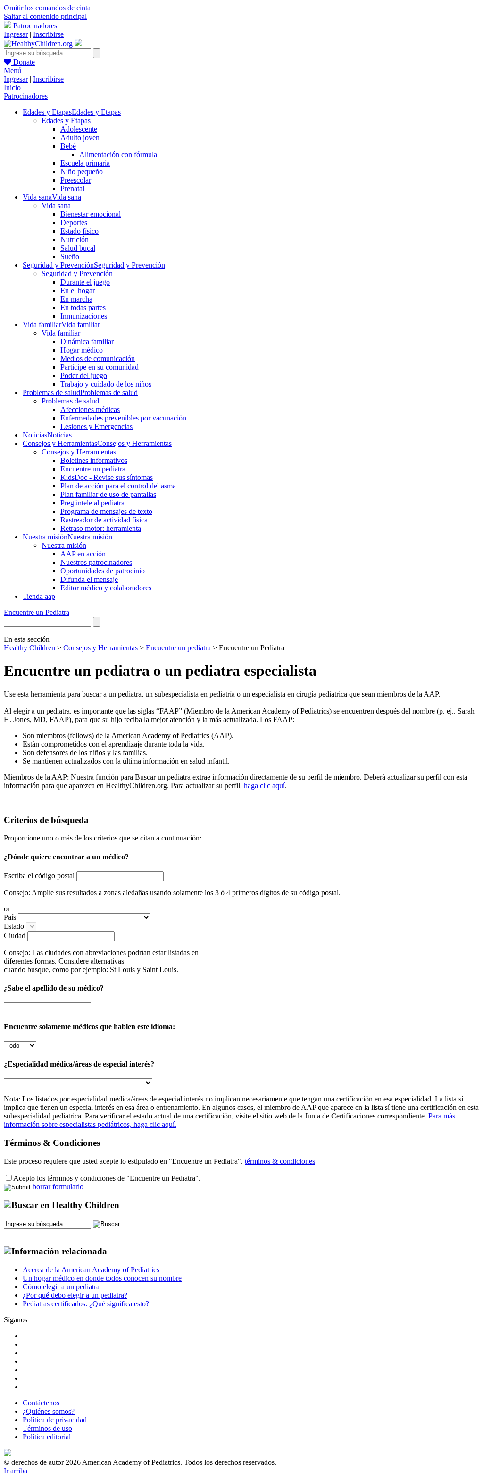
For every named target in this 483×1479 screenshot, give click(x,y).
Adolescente (78, 129)
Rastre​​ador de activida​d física (104, 520)
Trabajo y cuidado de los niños (105, 384)
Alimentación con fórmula (118, 155)
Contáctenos (41, 1403)
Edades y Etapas (66, 121)
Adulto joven (80, 138)
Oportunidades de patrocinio (102, 571)
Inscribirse (48, 34)
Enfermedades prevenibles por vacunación (123, 418)
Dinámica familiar (87, 341)
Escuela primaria (85, 163)
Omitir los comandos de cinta (47, 8)
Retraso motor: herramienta (100, 528)
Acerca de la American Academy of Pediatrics (91, 1270)
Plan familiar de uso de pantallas (108, 494)
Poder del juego (83, 375)
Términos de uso (47, 1428)
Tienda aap (39, 596)
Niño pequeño (81, 172)
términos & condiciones (280, 1161)
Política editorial (47, 1437)
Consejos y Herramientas (79, 452)
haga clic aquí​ (264, 786)
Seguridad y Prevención (77, 273)
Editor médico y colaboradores (105, 588)
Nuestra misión (64, 545)
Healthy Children (29, 648)
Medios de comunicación (97, 358)
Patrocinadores (35, 26)
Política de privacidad (55, 1420)
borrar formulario (58, 1187)
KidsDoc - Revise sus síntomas (106, 477)
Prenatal (72, 189)
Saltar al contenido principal (45, 16)
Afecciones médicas (90, 409)
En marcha (76, 299)
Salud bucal (77, 248)
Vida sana (56, 206)
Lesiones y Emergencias (96, 426)
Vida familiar (61, 333)
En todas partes (83, 307)
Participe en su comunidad (99, 367)
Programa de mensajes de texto (106, 511)
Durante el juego (85, 282)
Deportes (73, 222)
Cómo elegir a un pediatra (61, 1287)
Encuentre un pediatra (92, 469)
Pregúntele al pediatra (92, 503)
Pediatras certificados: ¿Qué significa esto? (86, 1304)
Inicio (12, 88)
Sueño (69, 256)
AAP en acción (83, 554)
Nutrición (74, 239)
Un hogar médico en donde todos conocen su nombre (102, 1278)
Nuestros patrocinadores (96, 562)
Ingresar (16, 34)
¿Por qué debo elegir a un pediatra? (75, 1295)
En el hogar (77, 290)
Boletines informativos (93, 460)
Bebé (68, 146)
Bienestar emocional (90, 214)
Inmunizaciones (83, 316)
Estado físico (79, 231)
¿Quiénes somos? (49, 1411)
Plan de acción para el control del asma (118, 486)
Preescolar (75, 180)
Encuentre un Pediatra (36, 612)
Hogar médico (81, 350)
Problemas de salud (70, 401)
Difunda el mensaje (89, 579)
